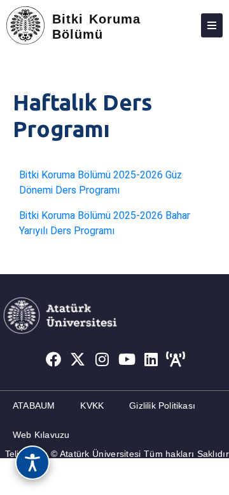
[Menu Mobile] (212, 25)
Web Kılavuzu (41, 435)
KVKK (92, 405)
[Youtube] (127, 360)
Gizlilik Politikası (162, 405)
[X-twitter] (77, 360)
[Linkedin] (151, 360)
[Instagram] (102, 360)
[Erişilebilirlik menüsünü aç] (32, 463)
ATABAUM (34, 405)
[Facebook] (53, 360)
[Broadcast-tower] (176, 360)
